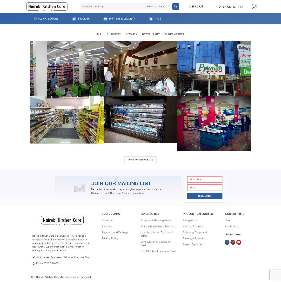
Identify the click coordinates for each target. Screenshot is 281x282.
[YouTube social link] (238, 242)
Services (107, 226)
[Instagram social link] (232, 242)
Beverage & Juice (193, 238)
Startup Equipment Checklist (157, 226)
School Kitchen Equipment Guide (156, 243)
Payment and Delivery (115, 232)
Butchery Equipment (195, 232)
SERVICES (84, 18)
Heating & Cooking (193, 226)
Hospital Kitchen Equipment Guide (156, 234)
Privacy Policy (110, 238)
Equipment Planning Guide (155, 220)
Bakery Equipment (193, 244)
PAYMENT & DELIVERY (122, 18)
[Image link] (62, 220)
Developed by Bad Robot (77, 276)
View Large (99, 44)
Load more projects (140, 159)
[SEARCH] (175, 6)
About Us (107, 220)
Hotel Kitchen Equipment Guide (158, 251)
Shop (228, 220)
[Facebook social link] (227, 242)
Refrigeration (190, 220)
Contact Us (232, 226)
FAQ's (157, 18)
